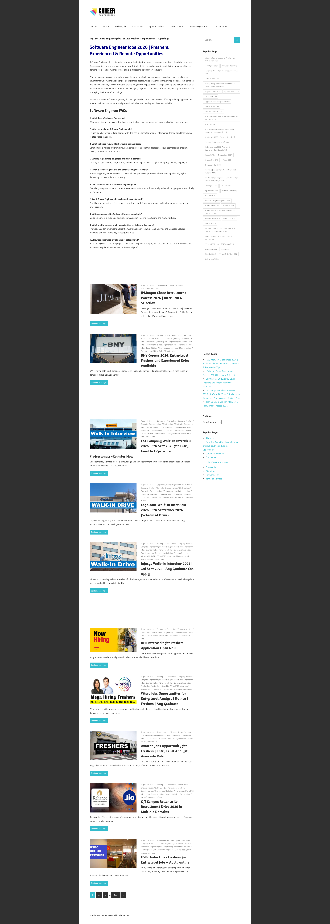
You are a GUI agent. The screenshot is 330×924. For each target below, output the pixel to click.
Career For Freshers (215, 453)
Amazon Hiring (176, 732)
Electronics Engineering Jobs (156, 341)
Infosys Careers (181, 553)
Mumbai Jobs (212, 205)
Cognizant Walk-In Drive (181, 484)
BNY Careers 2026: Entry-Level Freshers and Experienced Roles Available (165, 360)
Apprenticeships (156, 26)
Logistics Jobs (211, 190)
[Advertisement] (142, 269)
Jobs (105, 26)
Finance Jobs (225, 155)
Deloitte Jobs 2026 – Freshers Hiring (220, 137)
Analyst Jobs (211, 65)
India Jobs (158, 430)
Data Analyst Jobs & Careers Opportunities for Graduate (221, 118)
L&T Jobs (226, 185)
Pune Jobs (229, 218)
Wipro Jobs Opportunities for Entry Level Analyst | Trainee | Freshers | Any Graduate (164, 698)
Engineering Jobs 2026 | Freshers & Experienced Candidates (217, 148)
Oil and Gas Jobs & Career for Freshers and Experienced (220, 212)
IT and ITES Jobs (152, 348)
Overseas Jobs (146, 351)
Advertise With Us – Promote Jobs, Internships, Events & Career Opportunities (220, 445)
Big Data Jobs (231, 91)
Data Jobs (210, 124)
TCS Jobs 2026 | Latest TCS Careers (219, 244)
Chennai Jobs (212, 106)
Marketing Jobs (229, 190)
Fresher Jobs (182, 344)
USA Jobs (210, 254)
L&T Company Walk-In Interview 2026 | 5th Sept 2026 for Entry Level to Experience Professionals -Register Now (221, 394)
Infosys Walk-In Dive (148, 556)
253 (115, 895)
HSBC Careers (157, 849)
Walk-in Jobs (120, 26)
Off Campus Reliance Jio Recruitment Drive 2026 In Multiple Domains (161, 806)
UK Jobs (225, 249)
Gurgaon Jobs (211, 160)
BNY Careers (183, 335)
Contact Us (211, 467)
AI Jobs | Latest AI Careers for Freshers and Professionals (220, 59)
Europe (209, 155)
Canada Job (211, 96)
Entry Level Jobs (166, 427)
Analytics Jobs (229, 65)
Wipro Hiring (187, 689)
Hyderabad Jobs (213, 165)
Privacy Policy (212, 475)
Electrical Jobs (168, 424)
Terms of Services (214, 478)
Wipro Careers (175, 689)
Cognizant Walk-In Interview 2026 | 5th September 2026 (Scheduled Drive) (163, 509)
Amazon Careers (163, 732)
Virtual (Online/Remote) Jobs (164, 351)
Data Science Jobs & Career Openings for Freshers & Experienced (219, 130)
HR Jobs (226, 160)
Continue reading (98, 323)
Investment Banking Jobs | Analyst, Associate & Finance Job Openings (221, 179)
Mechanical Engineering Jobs (217, 200)
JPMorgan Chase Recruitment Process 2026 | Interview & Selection (163, 297)
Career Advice (176, 26)
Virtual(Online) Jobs (228, 254)
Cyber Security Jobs (213, 111)
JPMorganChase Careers (150, 288)
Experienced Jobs (169, 344)
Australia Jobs (211, 78)
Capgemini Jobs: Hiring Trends (217, 101)
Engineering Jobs (175, 341)
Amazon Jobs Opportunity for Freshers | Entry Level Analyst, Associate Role (165, 751)
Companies (219, 26)
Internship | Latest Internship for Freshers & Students (220, 171)
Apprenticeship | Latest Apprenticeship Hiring (221, 72)
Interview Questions (198, 26)
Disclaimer (211, 471)
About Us (210, 438)
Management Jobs (171, 348)
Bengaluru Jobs (212, 91)
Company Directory (176, 285)
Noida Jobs (228, 205)
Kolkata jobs (211, 185)
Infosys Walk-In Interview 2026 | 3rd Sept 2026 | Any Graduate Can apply (167, 568)
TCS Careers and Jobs (218, 462)
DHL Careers (145, 632)
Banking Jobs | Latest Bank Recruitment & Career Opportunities (220, 85)
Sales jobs (210, 223)
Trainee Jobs (211, 249)
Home (94, 26)
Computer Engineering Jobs (173, 338)
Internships (137, 26)
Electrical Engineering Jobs (217, 142)
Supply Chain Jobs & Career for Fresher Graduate (219, 237)
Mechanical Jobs (185, 348)
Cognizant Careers (164, 484)
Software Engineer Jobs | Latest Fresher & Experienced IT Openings (220, 230)
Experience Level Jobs (154, 344)
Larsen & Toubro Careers (155, 433)
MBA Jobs (210, 195)
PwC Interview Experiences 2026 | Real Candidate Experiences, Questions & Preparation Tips (221, 363)
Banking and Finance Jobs (166, 335)
